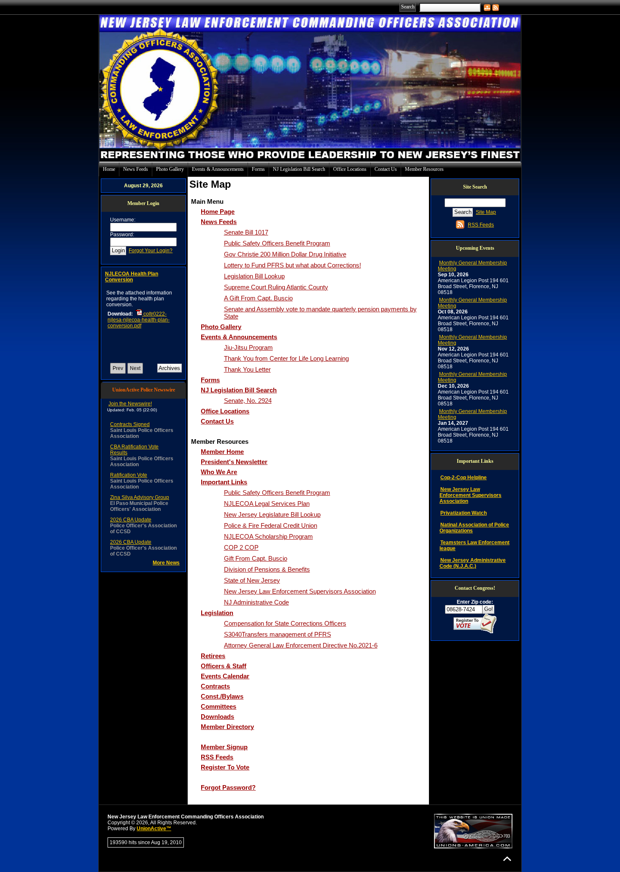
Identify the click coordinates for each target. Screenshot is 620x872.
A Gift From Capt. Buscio (258, 298)
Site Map (486, 212)
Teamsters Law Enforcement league (474, 545)
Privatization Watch (463, 513)
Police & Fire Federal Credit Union (270, 525)
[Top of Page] (507, 859)
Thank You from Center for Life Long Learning (286, 358)
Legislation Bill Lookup (254, 276)
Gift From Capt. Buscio (255, 558)
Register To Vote (225, 767)
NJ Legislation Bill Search (299, 169)
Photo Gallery (170, 169)
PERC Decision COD (129, 274)
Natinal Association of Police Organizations (474, 528)
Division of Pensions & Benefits (267, 569)
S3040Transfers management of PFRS (277, 634)
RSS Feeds (217, 757)
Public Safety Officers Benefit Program (277, 243)
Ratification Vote (128, 475)
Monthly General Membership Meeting (472, 266)
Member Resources (424, 169)
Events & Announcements (218, 169)
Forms (258, 169)
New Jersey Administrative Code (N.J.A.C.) (472, 563)
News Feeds (135, 169)
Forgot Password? (228, 787)
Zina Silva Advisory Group (139, 497)
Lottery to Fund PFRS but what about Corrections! (292, 265)
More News (166, 563)
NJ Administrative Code (256, 602)
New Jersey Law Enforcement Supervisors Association (300, 591)
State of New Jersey (252, 580)
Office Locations (350, 169)
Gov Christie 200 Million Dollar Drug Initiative (285, 254)
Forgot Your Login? (151, 251)
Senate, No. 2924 (248, 400)
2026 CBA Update (130, 520)
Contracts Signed (130, 424)
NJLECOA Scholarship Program (268, 536)
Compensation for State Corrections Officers (285, 623)
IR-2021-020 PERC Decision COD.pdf (140, 334)
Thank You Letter (247, 369)
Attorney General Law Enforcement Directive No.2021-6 (300, 645)
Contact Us (386, 169)
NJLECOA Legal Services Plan (267, 503)
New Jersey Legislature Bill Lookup (272, 514)
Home (109, 169)
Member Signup (224, 747)
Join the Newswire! (130, 404)
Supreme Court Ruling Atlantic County (276, 287)
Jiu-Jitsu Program (248, 347)
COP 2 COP (241, 547)
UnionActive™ (154, 829)
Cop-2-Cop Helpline (463, 478)
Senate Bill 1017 (246, 232)
